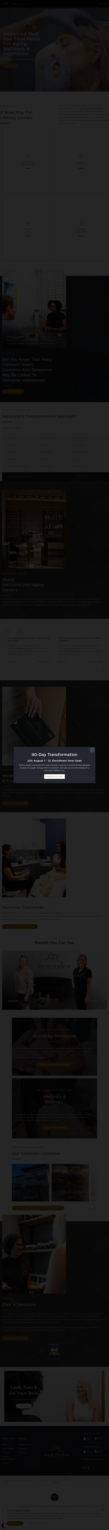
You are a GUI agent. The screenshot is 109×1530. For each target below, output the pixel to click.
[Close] (92, 750)
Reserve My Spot (54, 776)
